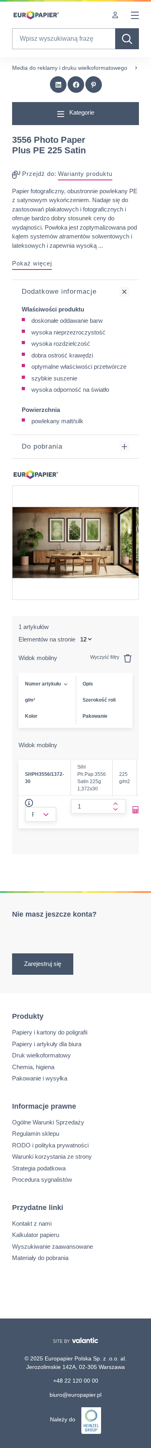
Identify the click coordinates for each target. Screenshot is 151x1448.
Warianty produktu (85, 173)
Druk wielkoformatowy (41, 1055)
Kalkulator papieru (35, 1234)
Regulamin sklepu (35, 1133)
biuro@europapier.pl (75, 1395)
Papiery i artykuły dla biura (46, 1044)
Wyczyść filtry (105, 657)
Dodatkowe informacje (59, 291)
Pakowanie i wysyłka (39, 1078)
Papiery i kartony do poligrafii (49, 1032)
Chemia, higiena (33, 1067)
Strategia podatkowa (39, 1168)
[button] (58, 85)
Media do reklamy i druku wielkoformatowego (69, 68)
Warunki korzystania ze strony (52, 1156)
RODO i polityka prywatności (50, 1145)
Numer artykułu (43, 684)
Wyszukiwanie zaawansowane (52, 1246)
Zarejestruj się (42, 963)
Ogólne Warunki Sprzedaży (48, 1122)
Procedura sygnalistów (42, 1179)
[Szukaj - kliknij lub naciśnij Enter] (127, 38)
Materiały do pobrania (40, 1257)
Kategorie (81, 112)
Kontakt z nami (32, 1223)
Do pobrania (42, 446)
